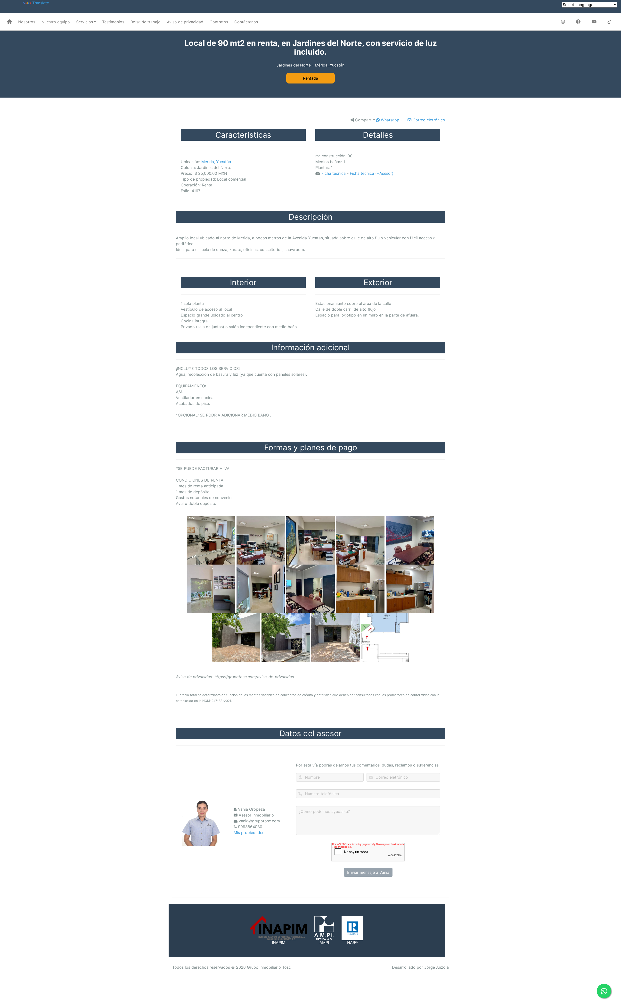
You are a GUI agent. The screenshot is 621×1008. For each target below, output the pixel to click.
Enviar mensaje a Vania (368, 872)
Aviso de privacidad (185, 21)
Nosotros (26, 21)
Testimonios (113, 21)
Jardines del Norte (294, 65)
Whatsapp (389, 119)
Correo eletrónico (428, 119)
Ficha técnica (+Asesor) (371, 173)
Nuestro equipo (55, 21)
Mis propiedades (249, 832)
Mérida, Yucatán (329, 65)
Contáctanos (246, 21)
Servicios (84, 21)
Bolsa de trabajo (146, 21)
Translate (40, 2)
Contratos (219, 21)
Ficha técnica (333, 173)
